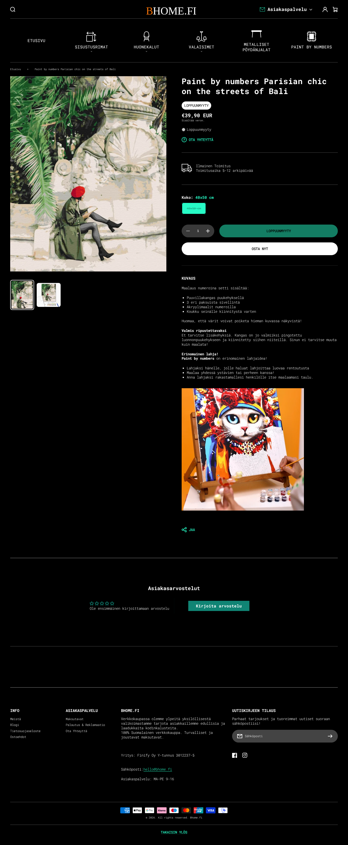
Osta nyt (260, 248)
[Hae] (13, 9)
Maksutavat (75, 719)
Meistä (15, 719)
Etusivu (15, 69)
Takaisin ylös (174, 832)
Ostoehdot (18, 737)
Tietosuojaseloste (25, 731)
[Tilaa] (331, 736)
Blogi (14, 725)
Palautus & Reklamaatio (85, 725)
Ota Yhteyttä (76, 731)
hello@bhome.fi (157, 769)
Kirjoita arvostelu (219, 605)
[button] (260, 529)
